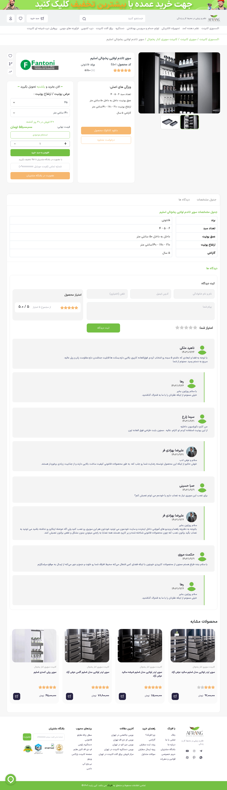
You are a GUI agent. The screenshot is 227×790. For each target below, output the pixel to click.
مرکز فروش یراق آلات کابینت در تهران (116, 754)
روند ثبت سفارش (147, 744)
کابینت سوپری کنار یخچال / (160, 39)
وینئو (89, 759)
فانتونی (88, 740)
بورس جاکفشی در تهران (122, 735)
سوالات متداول (148, 754)
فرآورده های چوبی (69, 28)
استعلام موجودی (40, 135)
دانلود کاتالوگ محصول (106, 130)
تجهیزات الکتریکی (171, 28)
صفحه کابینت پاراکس (82, 754)
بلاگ (173, 735)
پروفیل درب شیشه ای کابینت (42, 28)
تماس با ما (170, 740)
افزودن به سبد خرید (40, 152)
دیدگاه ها (184, 200)
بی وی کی (87, 764)
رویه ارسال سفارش (146, 749)
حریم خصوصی (168, 754)
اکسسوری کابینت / (207, 39)
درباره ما (171, 744)
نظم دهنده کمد (190, 28)
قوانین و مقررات (167, 759)
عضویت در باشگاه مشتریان (40, 176)
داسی (89, 768)
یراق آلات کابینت (104, 28)
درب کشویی (87, 28)
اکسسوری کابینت (210, 28)
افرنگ (109, 785)
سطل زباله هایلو (84, 735)
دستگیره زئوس (85, 744)
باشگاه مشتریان (168, 749)
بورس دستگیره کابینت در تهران (119, 749)
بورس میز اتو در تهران (123, 744)
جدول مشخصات (206, 200)
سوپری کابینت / (186, 39)
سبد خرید (34, 18)
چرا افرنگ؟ (150, 735)
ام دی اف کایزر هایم (82, 749)
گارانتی (152, 740)
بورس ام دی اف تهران (123, 740)
